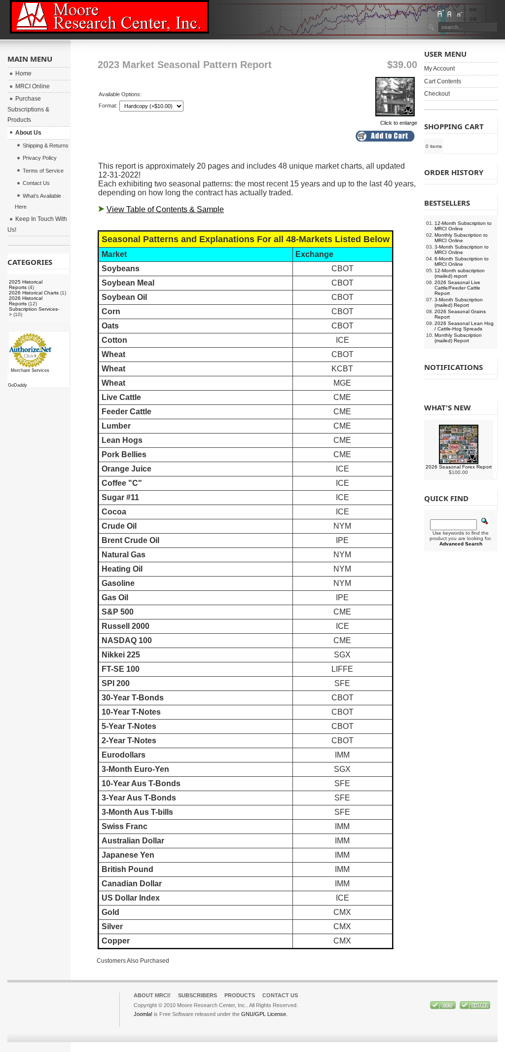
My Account (439, 68)
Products (239, 995)
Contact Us (280, 995)
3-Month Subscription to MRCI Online (461, 249)
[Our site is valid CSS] (443, 1007)
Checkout (437, 93)
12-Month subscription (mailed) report (459, 273)
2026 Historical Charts (34, 292)
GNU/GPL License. (264, 1014)
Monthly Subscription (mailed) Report (458, 337)
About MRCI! (152, 995)
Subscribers (197, 995)
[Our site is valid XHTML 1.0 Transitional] (475, 1007)
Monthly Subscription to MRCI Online (461, 237)
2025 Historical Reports (25, 284)
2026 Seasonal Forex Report (459, 467)
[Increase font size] (440, 13)
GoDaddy (17, 385)
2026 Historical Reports (25, 300)
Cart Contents (442, 81)
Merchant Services (30, 370)
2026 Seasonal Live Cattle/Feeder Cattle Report (457, 288)
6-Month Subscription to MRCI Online (461, 261)
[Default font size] (450, 13)
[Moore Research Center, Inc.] (109, 17)
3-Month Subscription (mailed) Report (458, 302)
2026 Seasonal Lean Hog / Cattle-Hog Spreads (464, 326)
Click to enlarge (398, 123)
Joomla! (143, 1014)
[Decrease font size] (459, 13)
